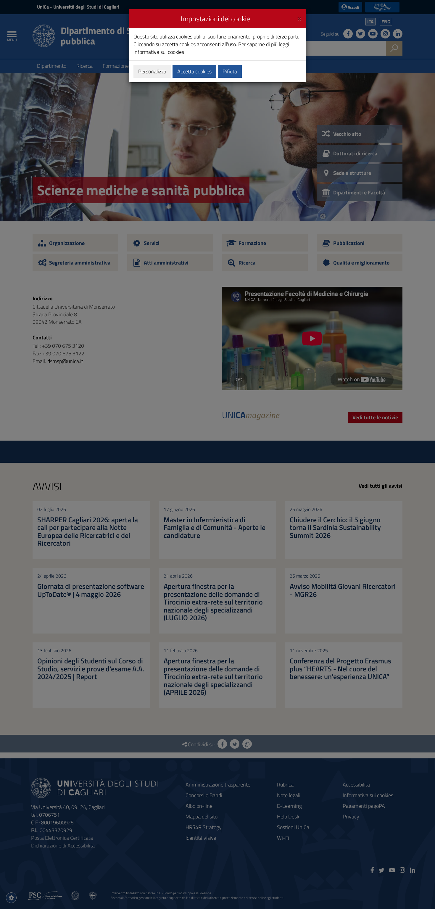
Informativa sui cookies (158, 52)
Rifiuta (230, 71)
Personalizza (152, 71)
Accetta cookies (194, 71)
